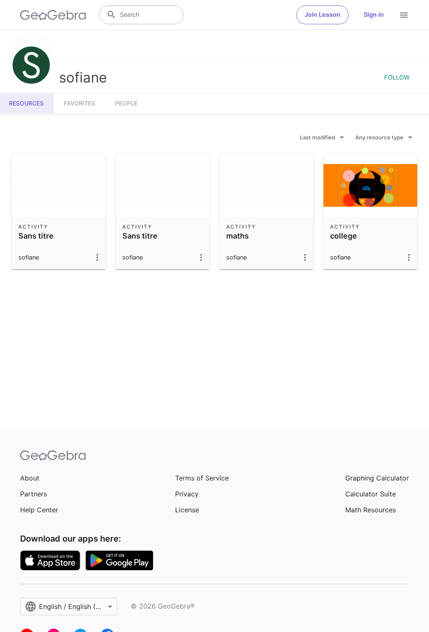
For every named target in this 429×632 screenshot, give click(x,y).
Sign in (374, 14)
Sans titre (36, 235)
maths (237, 235)
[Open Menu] (404, 15)
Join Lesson (322, 14)
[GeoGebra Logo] (53, 15)
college (343, 235)
